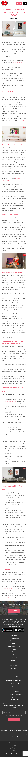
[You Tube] (16, 754)
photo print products (18, 62)
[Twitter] (21, 754)
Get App (19, 3)
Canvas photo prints (8, 588)
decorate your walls (11, 401)
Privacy (14, 750)
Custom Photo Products (14, 683)
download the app (7, 598)
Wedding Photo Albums (14, 697)
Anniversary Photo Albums (14, 694)
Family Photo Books (14, 691)
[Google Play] (7, 630)
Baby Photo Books (14, 689)
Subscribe (14, 719)
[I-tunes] (19, 630)
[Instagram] (11, 754)
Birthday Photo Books (14, 686)
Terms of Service (14, 748)
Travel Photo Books (14, 700)
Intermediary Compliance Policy (14, 747)
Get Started (14, 611)
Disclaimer (14, 745)
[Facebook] (6, 754)
